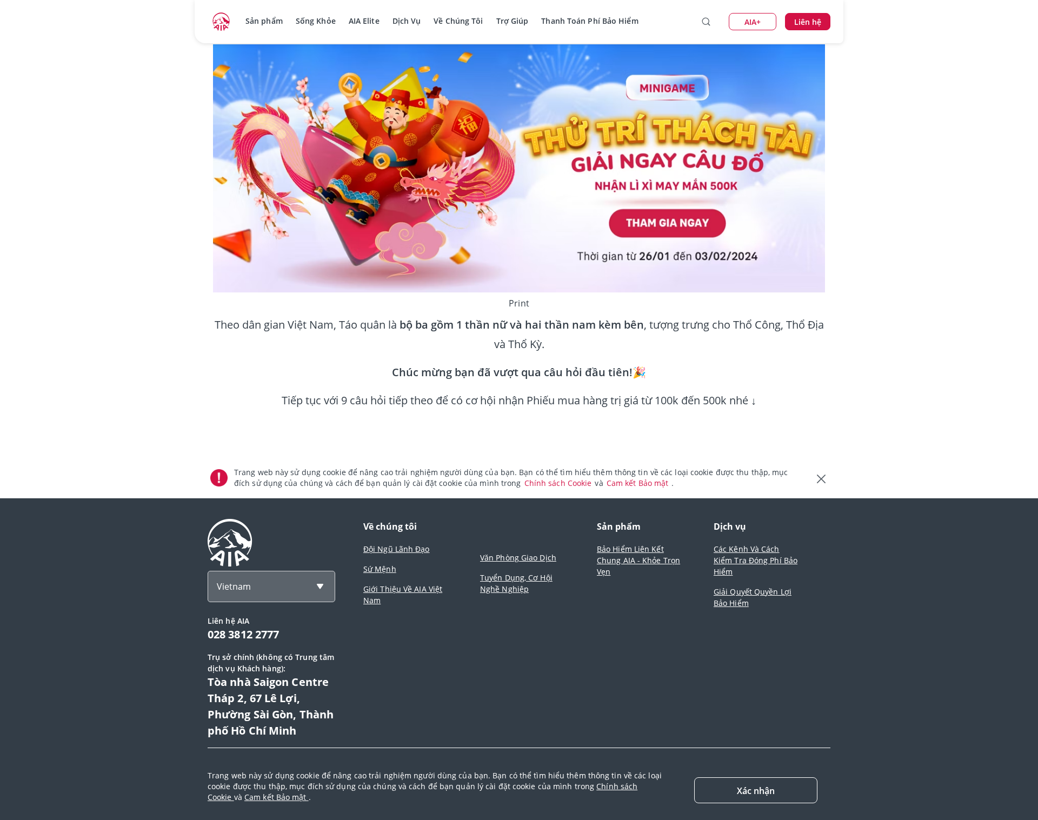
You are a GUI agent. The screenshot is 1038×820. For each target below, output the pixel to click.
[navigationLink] (221, 21)
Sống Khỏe (316, 21)
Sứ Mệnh (379, 569)
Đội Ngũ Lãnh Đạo (396, 549)
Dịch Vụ (406, 21)
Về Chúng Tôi (458, 21)
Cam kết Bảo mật (639, 483)
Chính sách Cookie (559, 483)
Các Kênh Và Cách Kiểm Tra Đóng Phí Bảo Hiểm (755, 560)
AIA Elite (364, 21)
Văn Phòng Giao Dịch (518, 557)
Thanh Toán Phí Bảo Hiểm (589, 21)
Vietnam (234, 586)
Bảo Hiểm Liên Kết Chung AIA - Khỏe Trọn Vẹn (638, 560)
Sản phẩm (264, 21)
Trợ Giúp (512, 21)
